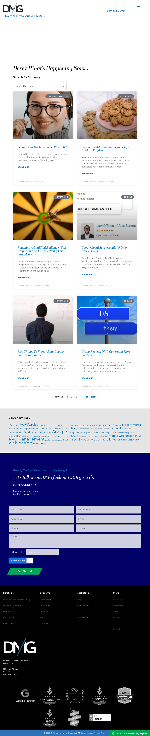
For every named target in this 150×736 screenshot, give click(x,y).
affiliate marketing (75, 425)
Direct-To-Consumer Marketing (16, 600)
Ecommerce (8, 611)
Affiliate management (45, 425)
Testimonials (118, 605)
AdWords (28, 424)
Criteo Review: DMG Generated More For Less (106, 353)
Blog (115, 623)
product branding (52, 440)
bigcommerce (131, 424)
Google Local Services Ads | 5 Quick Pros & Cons (105, 249)
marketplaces (93, 436)
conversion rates (121, 428)
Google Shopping (78, 432)
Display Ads (45, 611)
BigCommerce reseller (48, 428)
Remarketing (82, 617)
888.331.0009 (116, 10)
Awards (117, 425)
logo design (83, 436)
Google (59, 431)
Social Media (80, 439)
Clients (116, 611)
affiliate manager (61, 425)
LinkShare (72, 435)
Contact (116, 629)
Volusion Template (126, 439)
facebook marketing (37, 432)
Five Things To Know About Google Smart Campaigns (41, 353)
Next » (94, 396)
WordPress (39, 443)
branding (69, 428)
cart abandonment (85, 429)
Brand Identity (46, 600)
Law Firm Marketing (12, 605)
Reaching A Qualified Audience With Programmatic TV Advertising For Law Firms (42, 251)
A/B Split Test (14, 425)
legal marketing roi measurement (53, 436)
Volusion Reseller (100, 439)
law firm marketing (122, 433)
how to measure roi (95, 433)
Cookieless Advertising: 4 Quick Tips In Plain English (105, 149)
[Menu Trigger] (138, 6)
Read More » (24, 167)
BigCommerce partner (22, 428)
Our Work (44, 623)
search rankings (65, 440)
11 (87, 396)
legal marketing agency (31, 436)
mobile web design (122, 435)
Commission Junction (101, 429)
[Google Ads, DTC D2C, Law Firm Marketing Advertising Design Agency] (13, 8)
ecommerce (16, 432)
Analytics (107, 425)
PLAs (138, 435)
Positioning (8, 623)
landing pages (108, 433)
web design (21, 442)
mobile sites (103, 436)
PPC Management (27, 439)
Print (42, 617)
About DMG (118, 600)
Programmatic (82, 605)
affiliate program (92, 425)
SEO (78, 611)
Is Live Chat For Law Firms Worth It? (42, 147)
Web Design (45, 605)
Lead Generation (10, 617)
